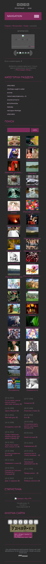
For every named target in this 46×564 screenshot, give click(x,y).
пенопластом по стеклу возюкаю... (31, 454)
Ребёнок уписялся (31, 481)
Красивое (11, 85)
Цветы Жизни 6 (10, 411)
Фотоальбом (17, 26)
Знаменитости (13, 100)
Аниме (26, 26)
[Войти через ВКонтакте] (15, 522)
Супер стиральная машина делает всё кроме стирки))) (12, 436)
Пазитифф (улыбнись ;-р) (16, 96)
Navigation (14, 16)
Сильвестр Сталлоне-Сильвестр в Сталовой (13, 472)
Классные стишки (30, 411)
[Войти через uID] (10, 522)
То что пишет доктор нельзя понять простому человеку (12, 402)
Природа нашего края (15, 89)
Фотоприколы (12, 103)
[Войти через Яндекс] (25, 522)
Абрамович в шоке (12, 463)
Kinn (32, 46)
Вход (29, 8)
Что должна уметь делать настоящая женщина (31, 426)
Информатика (29, 446)
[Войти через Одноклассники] (36, 522)
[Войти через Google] (30, 522)
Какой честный (29, 437)
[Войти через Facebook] (20, 522)
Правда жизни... (30, 473)
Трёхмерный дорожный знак (29, 463)
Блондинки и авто (11, 427)
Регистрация (19, 8)
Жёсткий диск (10, 417)
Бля (25, 417)
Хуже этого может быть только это (12, 446)
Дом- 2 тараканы (11, 481)
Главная (8, 26)
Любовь (10, 107)
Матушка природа (14, 111)
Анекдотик (28, 403)
